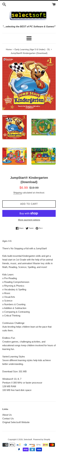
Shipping (17, 192)
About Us (7, 414)
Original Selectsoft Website (16, 422)
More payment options (29, 220)
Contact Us (8, 418)
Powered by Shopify (41, 439)
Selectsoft (28, 439)
